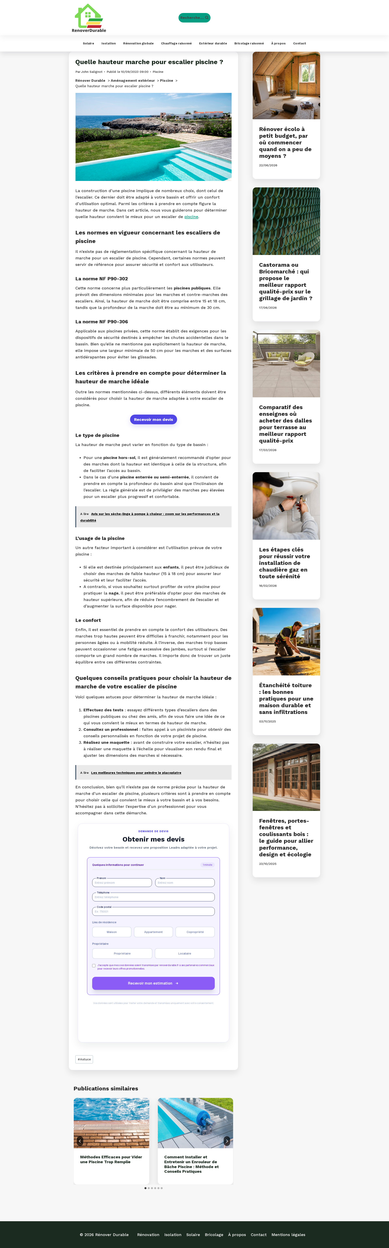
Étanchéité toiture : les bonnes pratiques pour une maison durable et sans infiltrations (286, 698)
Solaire (88, 43)
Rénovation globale (138, 43)
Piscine (158, 72)
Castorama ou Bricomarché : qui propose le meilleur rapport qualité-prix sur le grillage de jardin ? (285, 281)
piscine (191, 216)
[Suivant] (227, 1141)
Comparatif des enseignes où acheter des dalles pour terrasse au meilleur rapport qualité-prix (285, 424)
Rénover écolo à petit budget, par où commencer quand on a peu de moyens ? (285, 142)
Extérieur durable (213, 43)
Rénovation (148, 1234)
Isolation (109, 43)
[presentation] (111, 1123)
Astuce (84, 1059)
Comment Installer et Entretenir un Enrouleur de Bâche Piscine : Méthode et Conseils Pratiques (191, 1164)
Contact (299, 43)
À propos (278, 43)
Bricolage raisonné (249, 43)
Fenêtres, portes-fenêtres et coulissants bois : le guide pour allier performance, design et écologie (286, 837)
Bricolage (214, 1234)
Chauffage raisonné (176, 43)
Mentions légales (288, 1234)
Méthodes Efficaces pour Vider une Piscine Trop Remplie (111, 1159)
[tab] (145, 1188)
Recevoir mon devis (153, 419)
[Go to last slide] (80, 1141)
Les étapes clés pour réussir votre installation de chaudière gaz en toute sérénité (284, 563)
